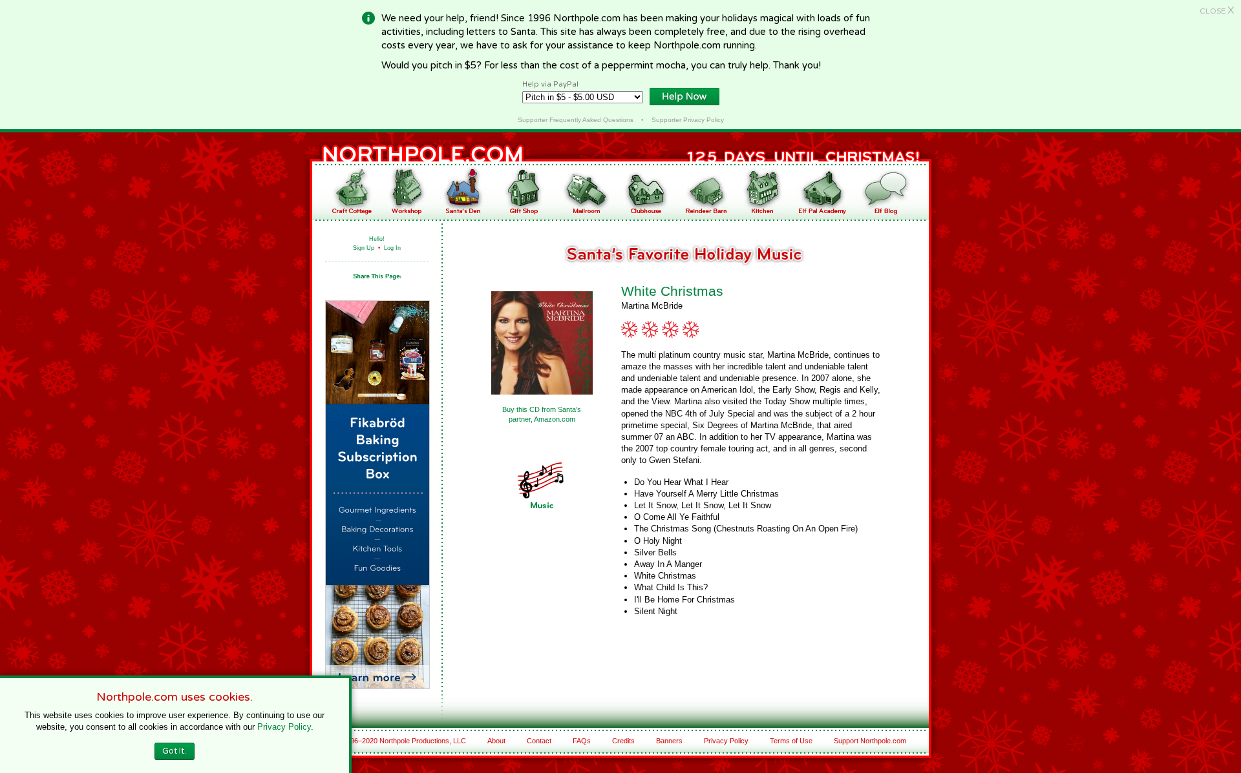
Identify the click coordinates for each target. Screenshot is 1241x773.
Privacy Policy (726, 741)
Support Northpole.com (870, 741)
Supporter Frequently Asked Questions (575, 119)
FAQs (582, 741)
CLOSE (1217, 10)
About (496, 741)
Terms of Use (791, 741)
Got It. (174, 751)
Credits (623, 741)
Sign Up (363, 248)
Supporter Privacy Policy (688, 119)
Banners (669, 741)
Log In (392, 248)
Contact (539, 741)
